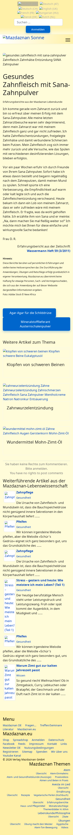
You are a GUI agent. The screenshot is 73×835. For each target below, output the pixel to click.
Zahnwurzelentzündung (30, 407)
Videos (64, 827)
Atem (67, 770)
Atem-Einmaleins (59, 773)
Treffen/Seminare (51, 725)
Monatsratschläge (58, 806)
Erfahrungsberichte (57, 802)
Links (64, 744)
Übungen (64, 820)
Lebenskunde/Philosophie (54, 813)
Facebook (8, 744)
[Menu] (68, 40)
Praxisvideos (61, 777)
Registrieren (10, 751)
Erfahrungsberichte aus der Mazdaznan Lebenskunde (32, 101)
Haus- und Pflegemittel (32, 806)
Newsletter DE (12, 747)
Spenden (41, 751)
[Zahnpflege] (9, 496)
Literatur (8, 729)
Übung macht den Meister (38, 824)
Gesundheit (23, 497)
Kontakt (52, 744)
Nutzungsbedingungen (39, 747)
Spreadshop (20, 740)
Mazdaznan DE (12, 725)
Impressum (36, 744)
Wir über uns (59, 751)
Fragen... (30, 725)
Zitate (65, 816)
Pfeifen (21, 522)
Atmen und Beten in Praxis (54, 780)
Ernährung (63, 791)
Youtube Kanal (12, 755)
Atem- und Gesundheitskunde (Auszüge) (29, 777)
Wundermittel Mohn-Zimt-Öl (34, 442)
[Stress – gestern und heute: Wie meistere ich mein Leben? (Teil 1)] (9, 606)
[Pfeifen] (9, 526)
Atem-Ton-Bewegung (45, 827)
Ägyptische (62, 824)
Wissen (20, 675)
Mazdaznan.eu (26, 729)
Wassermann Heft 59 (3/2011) (48, 251)
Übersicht (41, 773)
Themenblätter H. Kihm (55, 809)
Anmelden (38, 29)
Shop (6, 740)
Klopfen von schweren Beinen (36, 364)
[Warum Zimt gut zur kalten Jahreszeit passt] (9, 682)
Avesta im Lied (61, 784)
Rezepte (25, 795)
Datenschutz (56, 740)
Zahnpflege (24, 492)
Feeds (21, 744)
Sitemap (27, 751)
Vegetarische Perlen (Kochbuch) (51, 795)
